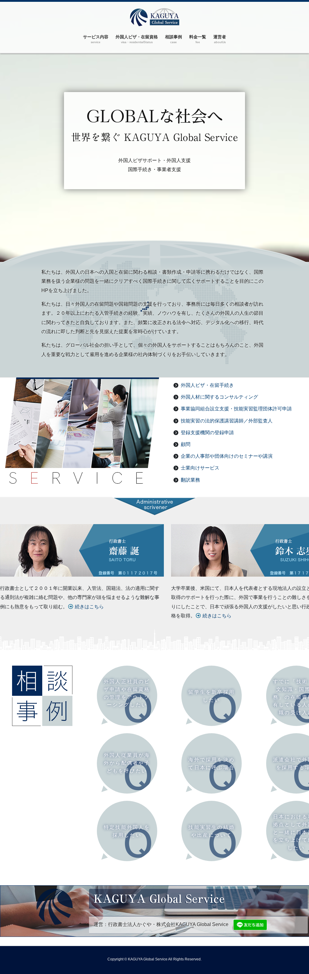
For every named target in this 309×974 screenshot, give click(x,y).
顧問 (185, 444)
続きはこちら (89, 606)
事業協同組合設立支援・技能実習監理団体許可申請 (236, 408)
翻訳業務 (190, 479)
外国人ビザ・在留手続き (207, 385)
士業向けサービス (200, 467)
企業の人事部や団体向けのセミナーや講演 (226, 456)
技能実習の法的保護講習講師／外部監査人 (226, 420)
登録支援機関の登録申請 (207, 432)
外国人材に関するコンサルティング (219, 396)
